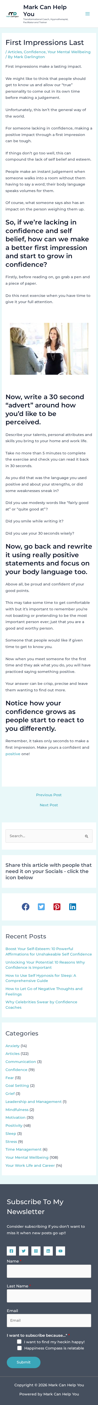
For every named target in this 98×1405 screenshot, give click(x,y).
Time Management (23, 1149)
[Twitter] (23, 1251)
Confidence (35, 52)
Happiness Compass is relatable (54, 1348)
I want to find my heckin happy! (54, 1342)
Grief (10, 1094)
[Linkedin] (48, 1251)
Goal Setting (17, 1085)
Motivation (15, 1117)
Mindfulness (16, 1110)
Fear (9, 1078)
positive (12, 754)
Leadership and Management (33, 1102)
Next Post (49, 805)
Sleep (10, 1133)
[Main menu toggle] (87, 14)
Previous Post (49, 795)
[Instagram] (36, 1251)
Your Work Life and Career (30, 1165)
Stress (11, 1142)
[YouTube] (60, 1251)
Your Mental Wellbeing (69, 52)
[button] (25, 906)
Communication (20, 1062)
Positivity (13, 1125)
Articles (15, 52)
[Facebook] (11, 1251)
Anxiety (12, 1046)
